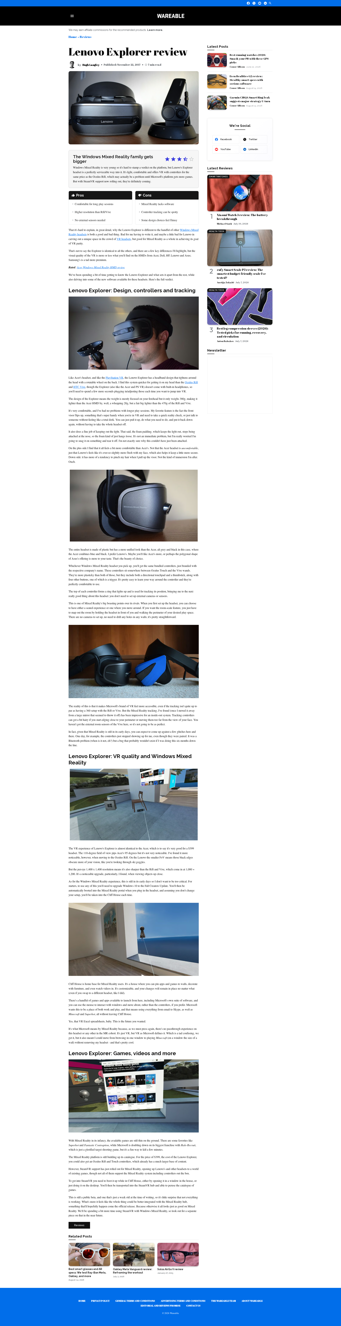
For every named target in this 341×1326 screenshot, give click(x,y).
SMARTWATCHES (218, 176)
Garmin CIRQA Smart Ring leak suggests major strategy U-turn (250, 99)
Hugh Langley (90, 65)
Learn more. (155, 30)
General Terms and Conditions (135, 1300)
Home (73, 37)
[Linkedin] (265, 3)
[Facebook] (248, 3)
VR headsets (124, 239)
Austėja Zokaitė (225, 282)
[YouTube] (259, 3)
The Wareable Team (223, 1300)
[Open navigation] (73, 16)
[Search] (270, 3)
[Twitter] (253, 3)
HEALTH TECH (216, 231)
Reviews (85, 37)
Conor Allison (237, 66)
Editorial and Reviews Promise (160, 1305)
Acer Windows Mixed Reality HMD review (101, 267)
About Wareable (252, 1300)
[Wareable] (170, 16)
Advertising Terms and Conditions (183, 1300)
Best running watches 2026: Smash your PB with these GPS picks (249, 58)
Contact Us (193, 1305)
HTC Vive (79, 387)
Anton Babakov (225, 341)
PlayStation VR (114, 377)
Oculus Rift (191, 382)
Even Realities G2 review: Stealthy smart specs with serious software (246, 79)
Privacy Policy (100, 1300)
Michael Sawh (224, 223)
